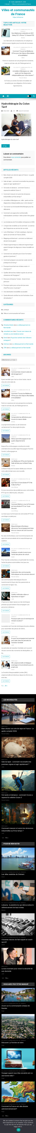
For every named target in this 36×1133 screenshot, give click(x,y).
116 (6, 838)
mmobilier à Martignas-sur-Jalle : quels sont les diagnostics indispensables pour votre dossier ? (23, 73)
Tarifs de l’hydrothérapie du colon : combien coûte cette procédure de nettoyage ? (7, 146)
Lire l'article (5, 385)
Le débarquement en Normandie (23, 344)
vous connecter (16, 157)
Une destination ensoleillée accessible (15, 292)
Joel (13, 111)
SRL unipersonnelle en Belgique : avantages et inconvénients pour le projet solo (22, 665)
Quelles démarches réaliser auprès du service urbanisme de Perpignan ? (18, 274)
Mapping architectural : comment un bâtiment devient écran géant (18, 240)
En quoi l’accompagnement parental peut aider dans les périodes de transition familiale (22, 640)
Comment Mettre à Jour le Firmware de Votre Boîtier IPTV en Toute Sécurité (22, 506)
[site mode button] (29, 96)
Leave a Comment (23, 111)
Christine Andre (8, 325)
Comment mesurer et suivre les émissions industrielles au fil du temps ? (17, 195)
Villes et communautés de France (21, 4)
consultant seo (8, 331)
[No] (33, 1126)
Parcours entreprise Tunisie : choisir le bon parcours (17, 280)
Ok (18, 1130)
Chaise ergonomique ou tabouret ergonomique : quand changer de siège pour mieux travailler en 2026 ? (19, 247)
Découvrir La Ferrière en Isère (12, 1043)
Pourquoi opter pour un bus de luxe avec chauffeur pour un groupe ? (16, 287)
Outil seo (6, 344)
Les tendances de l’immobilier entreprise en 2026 (19, 222)
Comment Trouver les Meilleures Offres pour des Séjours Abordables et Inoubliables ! (23, 53)
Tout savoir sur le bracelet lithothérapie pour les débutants (18, 208)
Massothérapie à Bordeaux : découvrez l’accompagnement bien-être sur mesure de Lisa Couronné (22, 528)
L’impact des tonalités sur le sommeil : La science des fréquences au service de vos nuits (19, 227)
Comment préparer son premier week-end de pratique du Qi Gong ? (18, 261)
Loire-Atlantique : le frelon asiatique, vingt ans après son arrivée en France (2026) (18, 233)
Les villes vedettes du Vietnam (13, 874)
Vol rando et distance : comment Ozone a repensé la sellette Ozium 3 (17, 189)
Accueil (7, 4)
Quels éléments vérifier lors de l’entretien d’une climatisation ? (18, 297)
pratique (6, 309)
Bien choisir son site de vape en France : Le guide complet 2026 (19, 176)
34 (5, 686)
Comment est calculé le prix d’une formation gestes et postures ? (18, 255)
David (5, 337)
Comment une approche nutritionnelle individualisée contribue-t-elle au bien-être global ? (19, 215)
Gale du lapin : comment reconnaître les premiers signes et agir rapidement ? (19, 183)
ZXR (5, 347)
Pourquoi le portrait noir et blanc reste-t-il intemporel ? (16, 268)
